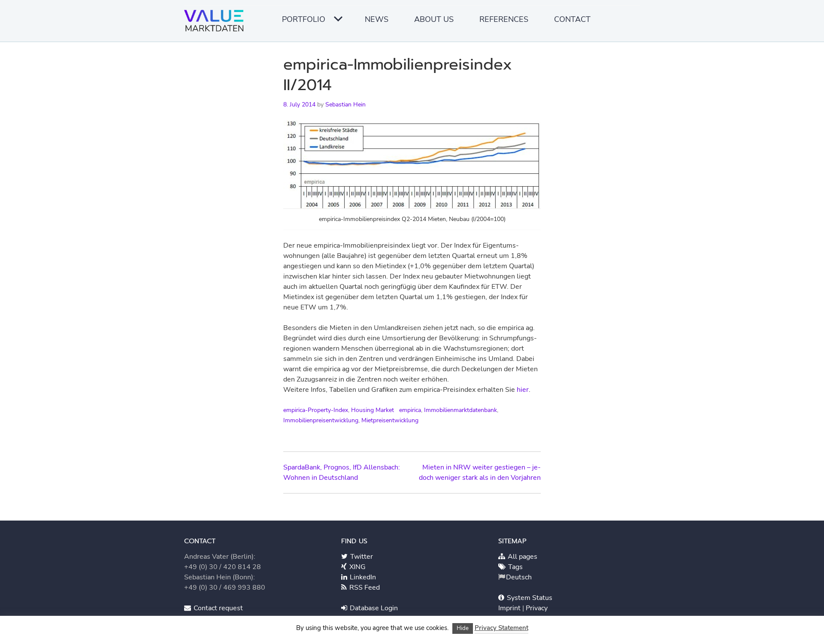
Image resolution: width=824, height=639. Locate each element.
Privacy (537, 608)
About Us (434, 19)
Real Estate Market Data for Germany (216, 23)
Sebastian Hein (345, 104)
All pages (521, 556)
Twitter (360, 556)
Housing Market (372, 410)
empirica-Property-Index (315, 410)
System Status (528, 598)
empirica (410, 410)
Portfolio (303, 19)
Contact (572, 19)
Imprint (510, 608)
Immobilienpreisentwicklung (320, 420)
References (503, 19)
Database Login (373, 608)
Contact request (217, 608)
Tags (514, 567)
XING (357, 567)
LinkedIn (362, 577)
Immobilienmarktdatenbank (460, 410)
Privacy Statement (501, 628)
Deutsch (519, 577)
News (376, 19)
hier (523, 389)
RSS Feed (364, 587)
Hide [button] (463, 628)
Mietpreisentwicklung (389, 420)
